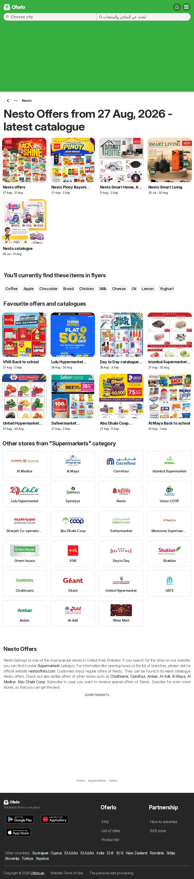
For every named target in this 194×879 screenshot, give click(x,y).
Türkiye (27, 858)
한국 (119, 853)
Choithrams (119, 676)
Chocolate (48, 288)
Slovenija (12, 858)
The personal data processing (111, 873)
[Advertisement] (97, 58)
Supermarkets (48, 665)
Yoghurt (166, 288)
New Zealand (136, 853)
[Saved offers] (177, 7)
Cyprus (56, 853)
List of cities (110, 830)
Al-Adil (164, 676)
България (40, 853)
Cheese (119, 288)
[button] (20, 819)
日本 (110, 853)
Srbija (170, 853)
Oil (134, 288)
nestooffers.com (42, 671)
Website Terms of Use (66, 873)
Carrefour (137, 676)
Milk (103, 288)
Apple (28, 288)
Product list (110, 839)
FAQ (105, 821)
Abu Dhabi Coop (31, 681)
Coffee (11, 288)
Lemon (148, 288)
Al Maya (178, 676)
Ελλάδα (71, 853)
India (100, 853)
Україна (42, 858)
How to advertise (163, 821)
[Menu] (186, 7)
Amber (152, 676)
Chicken (86, 288)
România (157, 853)
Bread (68, 288)
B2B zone (158, 830)
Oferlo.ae (37, 873)
